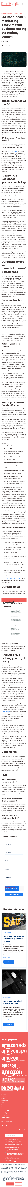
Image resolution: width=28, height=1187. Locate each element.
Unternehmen (4, 1100)
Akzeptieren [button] (10, 1184)
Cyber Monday (5, 711)
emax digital (4, 41)
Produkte (3, 1094)
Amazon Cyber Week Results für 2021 (12, 1002)
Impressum (4, 1104)
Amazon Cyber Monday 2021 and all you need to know (13, 938)
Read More (9, 962)
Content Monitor (6, 1117)
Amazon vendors (13, 151)
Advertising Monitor (6, 1121)
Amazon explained (6, 13)
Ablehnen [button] (18, 1184)
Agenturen (4, 1096)
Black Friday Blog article (13, 579)
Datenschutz (4, 1107)
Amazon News (18, 13)
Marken (3, 1098)
